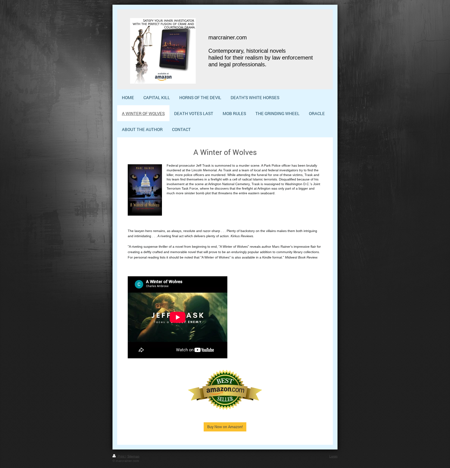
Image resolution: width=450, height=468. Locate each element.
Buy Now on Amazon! (225, 426)
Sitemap (133, 456)
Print (121, 456)
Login (333, 456)
